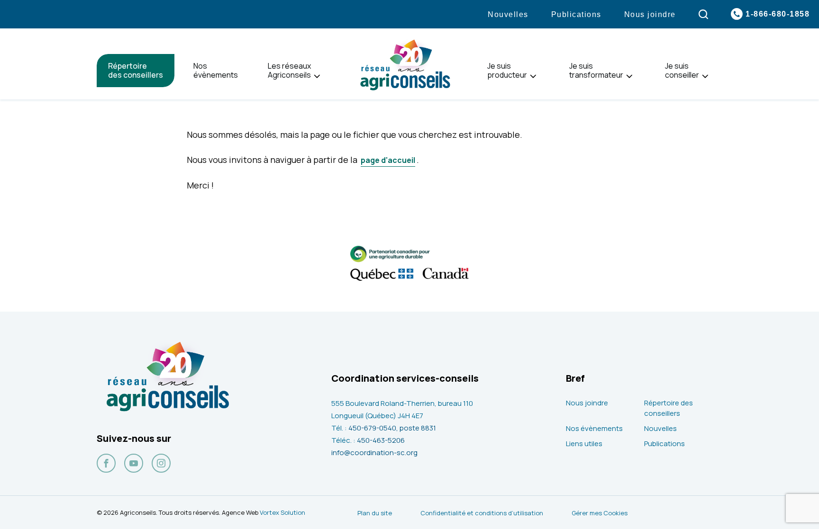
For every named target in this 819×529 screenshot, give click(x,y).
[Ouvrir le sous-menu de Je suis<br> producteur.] (533, 76)
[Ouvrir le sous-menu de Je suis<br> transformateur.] (629, 76)
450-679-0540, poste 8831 (392, 428)
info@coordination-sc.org (374, 452)
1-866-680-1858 (778, 14)
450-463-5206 (381, 440)
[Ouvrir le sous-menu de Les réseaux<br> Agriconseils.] (317, 76)
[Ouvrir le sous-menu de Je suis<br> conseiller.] (705, 76)
